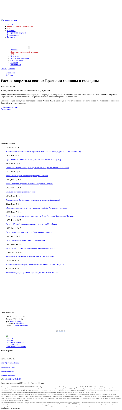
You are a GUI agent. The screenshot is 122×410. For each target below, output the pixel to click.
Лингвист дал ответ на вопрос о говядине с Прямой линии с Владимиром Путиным (40, 216)
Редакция (11, 37)
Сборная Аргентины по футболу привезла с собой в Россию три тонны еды (36, 208)
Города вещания (7, 371)
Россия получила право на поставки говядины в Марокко (29, 184)
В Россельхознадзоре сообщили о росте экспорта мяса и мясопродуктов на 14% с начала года (43, 151)
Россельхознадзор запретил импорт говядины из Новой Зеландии (32, 273)
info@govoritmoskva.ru (21, 325)
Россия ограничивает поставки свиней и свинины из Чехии (30, 248)
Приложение (15, 65)
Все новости (6, 109)
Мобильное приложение (16, 347)
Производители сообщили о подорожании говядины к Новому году (33, 160)
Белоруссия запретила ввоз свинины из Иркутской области (30, 256)
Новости (9, 24)
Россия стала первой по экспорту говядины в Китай (27, 176)
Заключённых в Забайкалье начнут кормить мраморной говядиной (33, 200)
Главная (4, 69)
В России (9, 75)
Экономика (10, 73)
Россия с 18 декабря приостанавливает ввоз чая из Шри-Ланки (31, 224)
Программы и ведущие (16, 33)
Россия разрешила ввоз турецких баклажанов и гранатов (29, 232)
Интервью (11, 31)
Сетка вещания (13, 35)
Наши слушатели (8, 375)
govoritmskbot (15, 321)
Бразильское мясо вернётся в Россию (21, 192)
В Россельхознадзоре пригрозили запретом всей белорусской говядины (35, 264)
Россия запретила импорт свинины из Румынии (25, 240)
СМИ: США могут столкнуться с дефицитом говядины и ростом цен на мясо (37, 168)
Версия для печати (10, 107)
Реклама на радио (8, 367)
